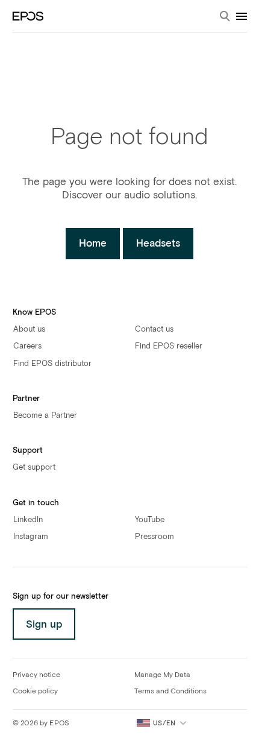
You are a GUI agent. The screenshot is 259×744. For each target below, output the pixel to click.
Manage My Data (162, 675)
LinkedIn (28, 520)
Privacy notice (36, 675)
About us (29, 329)
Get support (34, 467)
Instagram (30, 537)
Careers (27, 346)
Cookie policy (35, 691)
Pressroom (154, 537)
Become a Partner (45, 416)
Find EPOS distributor (52, 364)
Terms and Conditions (170, 691)
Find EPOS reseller (168, 346)
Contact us (154, 329)
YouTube (149, 520)
